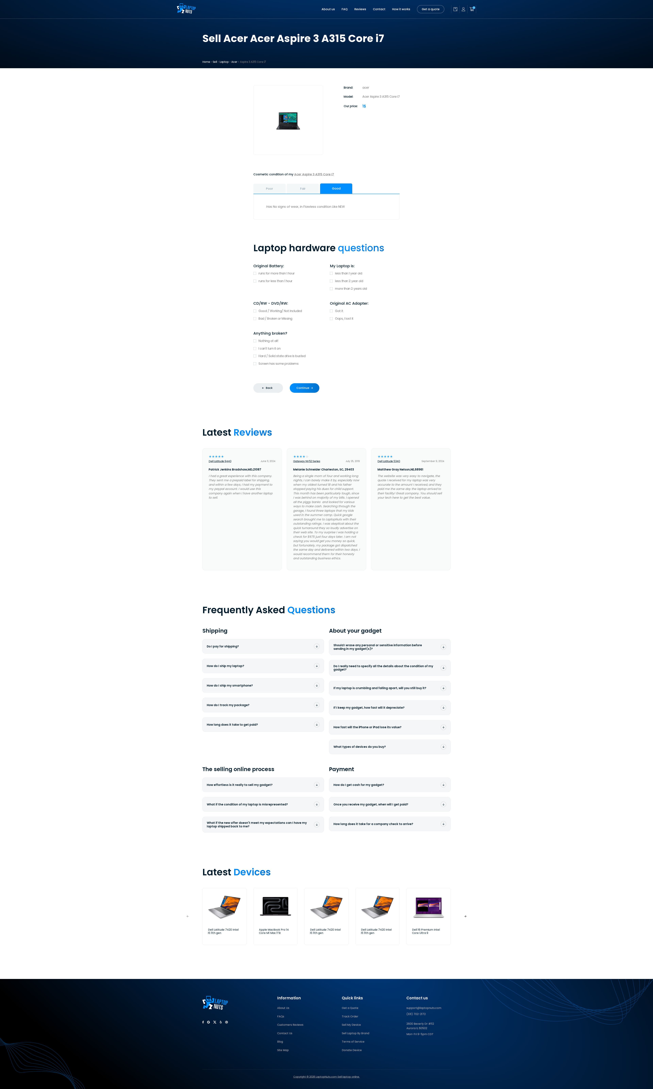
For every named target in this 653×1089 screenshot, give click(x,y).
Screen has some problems (278, 363)
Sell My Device (351, 1025)
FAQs (280, 1016)
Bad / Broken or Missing (275, 318)
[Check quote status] (455, 9)
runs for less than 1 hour (275, 281)
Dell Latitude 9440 (220, 461)
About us (328, 9)
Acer (234, 62)
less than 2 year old (349, 281)
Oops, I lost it (344, 318)
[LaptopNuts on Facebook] (203, 1022)
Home (206, 62)
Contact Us (284, 1033)
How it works (401, 9)
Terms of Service (353, 1042)
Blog (280, 1042)
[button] (465, 916)
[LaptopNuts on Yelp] (221, 1022)
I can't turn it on (269, 348)
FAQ (345, 9)
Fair (303, 188)
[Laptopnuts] (186, 12)
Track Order (350, 1016)
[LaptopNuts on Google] (208, 1022)
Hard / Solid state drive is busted (281, 356)
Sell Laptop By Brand (355, 1033)
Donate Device (352, 1050)
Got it (339, 311)
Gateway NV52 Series (306, 461)
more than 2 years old (351, 288)
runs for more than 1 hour (276, 273)
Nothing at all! (268, 341)
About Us (283, 1008)
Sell (215, 62)
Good (336, 188)
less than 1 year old (348, 273)
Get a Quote (350, 1008)
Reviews (360, 9)
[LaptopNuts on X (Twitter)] (214, 1022)
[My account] (463, 9)
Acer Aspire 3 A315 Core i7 (314, 174)
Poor (269, 188)
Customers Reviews (290, 1025)
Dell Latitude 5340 (389, 461)
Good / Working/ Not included (280, 311)
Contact (379, 9)
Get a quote (431, 9)
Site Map (283, 1050)
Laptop (224, 62)
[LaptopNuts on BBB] (226, 1022)
